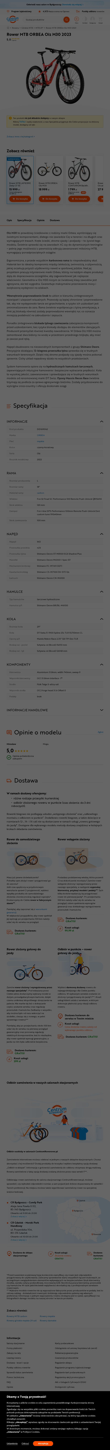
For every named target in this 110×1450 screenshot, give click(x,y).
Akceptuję (43, 1443)
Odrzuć (25, 1443)
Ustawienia (12, 1443)
